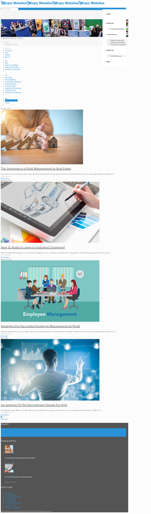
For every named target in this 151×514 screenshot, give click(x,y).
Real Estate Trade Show (12, 69)
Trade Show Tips (10, 90)
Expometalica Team (11, 44)
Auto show (8, 77)
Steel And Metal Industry (13, 82)
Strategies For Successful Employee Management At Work (40, 326)
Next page (4, 419)
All (6, 61)
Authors (7, 55)
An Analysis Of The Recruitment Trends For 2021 (34, 405)
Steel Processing (10, 86)
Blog (6, 63)
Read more (5, 178)
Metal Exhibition (10, 79)
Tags (6, 52)
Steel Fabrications (10, 84)
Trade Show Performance (13, 88)
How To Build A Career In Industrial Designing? (33, 247)
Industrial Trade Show (12, 67)
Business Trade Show (11, 65)
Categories (8, 50)
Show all (7, 57)
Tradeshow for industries (13, 92)
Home (7, 42)
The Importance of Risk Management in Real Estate (36, 168)
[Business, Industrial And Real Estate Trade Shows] (52, 4)
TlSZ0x (7, 103)
